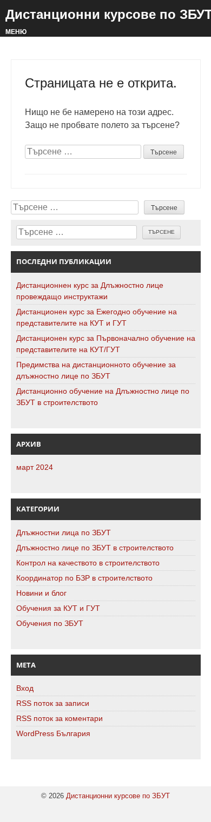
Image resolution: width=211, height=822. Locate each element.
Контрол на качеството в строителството (88, 562)
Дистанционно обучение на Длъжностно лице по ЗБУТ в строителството (102, 397)
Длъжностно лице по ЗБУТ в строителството (95, 547)
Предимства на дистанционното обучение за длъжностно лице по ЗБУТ (96, 370)
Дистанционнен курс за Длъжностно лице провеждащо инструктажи (89, 291)
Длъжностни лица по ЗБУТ (63, 532)
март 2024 (34, 467)
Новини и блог (41, 593)
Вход (25, 688)
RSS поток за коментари (59, 718)
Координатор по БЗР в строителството (84, 578)
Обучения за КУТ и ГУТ (58, 608)
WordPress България (53, 733)
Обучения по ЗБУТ (49, 623)
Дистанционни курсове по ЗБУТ (118, 796)
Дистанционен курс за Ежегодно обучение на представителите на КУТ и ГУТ (96, 317)
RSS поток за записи (52, 703)
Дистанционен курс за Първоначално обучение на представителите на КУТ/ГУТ (105, 344)
